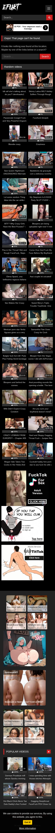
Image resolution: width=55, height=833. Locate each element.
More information (27, 828)
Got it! (27, 822)
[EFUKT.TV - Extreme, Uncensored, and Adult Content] (22, 7)
